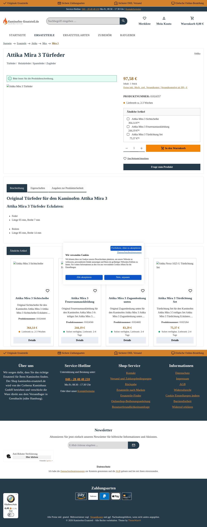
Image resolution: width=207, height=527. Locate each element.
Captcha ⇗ (46, 461)
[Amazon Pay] (81, 496)
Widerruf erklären (182, 406)
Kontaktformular (133, 9)
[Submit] (133, 445)
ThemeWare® (134, 520)
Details (32, 340)
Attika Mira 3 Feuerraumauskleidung (150, 126)
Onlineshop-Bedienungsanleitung (130, 401)
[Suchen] (123, 21)
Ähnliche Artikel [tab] (18, 250)
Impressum (182, 378)
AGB (183, 384)
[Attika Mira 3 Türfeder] (62, 119)
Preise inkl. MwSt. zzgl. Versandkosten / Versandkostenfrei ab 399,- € (155, 87)
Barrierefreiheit (182, 401)
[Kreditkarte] (127, 496)
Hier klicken (32, 457)
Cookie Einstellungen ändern (183, 395)
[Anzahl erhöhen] (141, 148)
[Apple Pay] (115, 496)
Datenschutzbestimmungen (72, 471)
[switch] (11, 515)
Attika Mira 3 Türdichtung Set (147, 134)
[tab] (17, 188)
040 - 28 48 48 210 (90, 9)
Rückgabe (131, 384)
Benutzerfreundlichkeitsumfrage (131, 406)
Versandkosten (96, 517)
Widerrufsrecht (182, 389)
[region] (61, 114)
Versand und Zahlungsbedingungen (130, 378)
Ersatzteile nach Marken (131, 389)
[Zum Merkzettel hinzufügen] (47, 290)
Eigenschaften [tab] (38, 188)
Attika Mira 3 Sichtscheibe (145, 119)
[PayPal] (104, 496)
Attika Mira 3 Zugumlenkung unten (127, 300)
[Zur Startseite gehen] (21, 21)
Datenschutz (182, 373)
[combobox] (83, 21)
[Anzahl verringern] (126, 148)
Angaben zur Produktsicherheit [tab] (67, 188)
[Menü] (16, 495)
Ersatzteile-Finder (130, 395)
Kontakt (131, 373)
